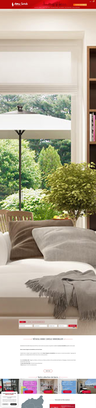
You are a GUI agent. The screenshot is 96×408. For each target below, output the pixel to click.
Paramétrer (5, 404)
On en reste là (13, 392)
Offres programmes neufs (39, 321)
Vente (23, 321)
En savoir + (28, 391)
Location (29, 321)
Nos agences (61, 7)
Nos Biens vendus (54, 7)
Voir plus (48, 371)
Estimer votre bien (80, 4)
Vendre (40, 7)
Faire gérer (47, 7)
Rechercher (72, 325)
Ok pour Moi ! (13, 404)
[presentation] (1, 387)
